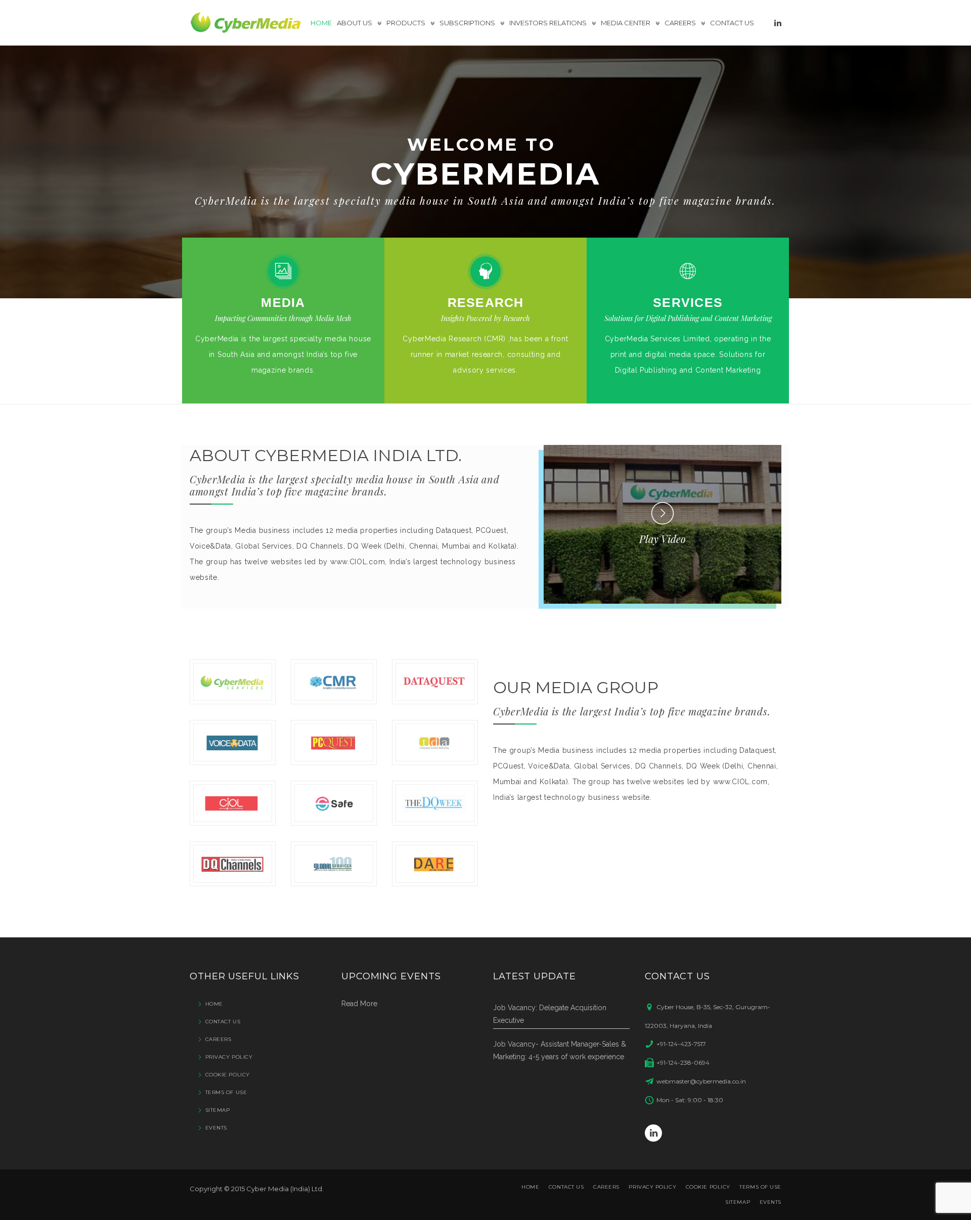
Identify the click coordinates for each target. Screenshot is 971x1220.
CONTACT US (222, 1021)
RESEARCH (486, 302)
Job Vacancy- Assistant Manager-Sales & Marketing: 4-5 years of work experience (559, 1050)
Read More (359, 1004)
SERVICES (688, 302)
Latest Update (534, 975)
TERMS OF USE (226, 1092)
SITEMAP (217, 1110)
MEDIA (283, 302)
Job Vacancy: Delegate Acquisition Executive (549, 1014)
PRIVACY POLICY (228, 1057)
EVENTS (216, 1127)
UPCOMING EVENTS (391, 975)
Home (214, 1004)
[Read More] (283, 271)
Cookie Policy (227, 1074)
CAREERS (218, 1039)
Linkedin (653, 1133)
